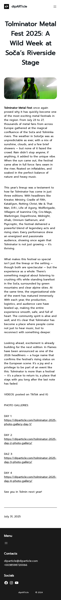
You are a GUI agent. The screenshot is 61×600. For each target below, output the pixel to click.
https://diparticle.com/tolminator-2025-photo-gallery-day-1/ (30, 422)
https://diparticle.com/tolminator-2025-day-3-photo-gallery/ (30, 460)
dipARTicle (19, 6)
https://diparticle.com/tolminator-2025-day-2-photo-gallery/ (30, 441)
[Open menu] (55, 7)
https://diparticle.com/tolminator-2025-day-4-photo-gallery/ (30, 479)
